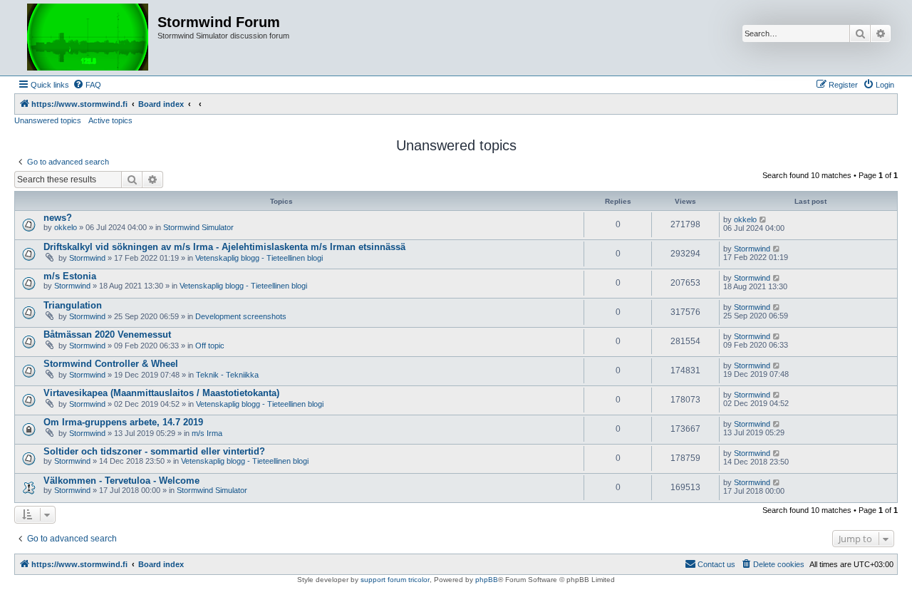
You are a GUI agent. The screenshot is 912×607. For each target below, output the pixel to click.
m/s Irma (207, 433)
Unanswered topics (47, 120)
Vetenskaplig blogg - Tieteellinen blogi (259, 258)
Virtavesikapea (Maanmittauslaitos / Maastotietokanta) (161, 393)
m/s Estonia (69, 276)
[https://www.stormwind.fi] (87, 38)
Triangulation (72, 305)
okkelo (65, 227)
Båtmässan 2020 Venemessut (107, 334)
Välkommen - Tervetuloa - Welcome (121, 480)
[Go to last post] (763, 219)
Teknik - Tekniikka (227, 374)
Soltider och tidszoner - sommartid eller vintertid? (154, 451)
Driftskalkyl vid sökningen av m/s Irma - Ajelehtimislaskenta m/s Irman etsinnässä (224, 247)
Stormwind (87, 258)
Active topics (110, 120)
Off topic (209, 345)
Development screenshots (240, 316)
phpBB (486, 579)
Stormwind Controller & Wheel (110, 363)
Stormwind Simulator (198, 227)
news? (57, 217)
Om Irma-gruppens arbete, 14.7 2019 (123, 422)
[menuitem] (87, 84)
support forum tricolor (395, 579)
